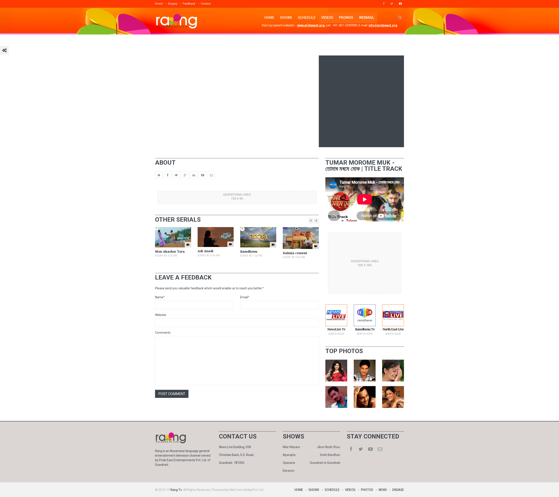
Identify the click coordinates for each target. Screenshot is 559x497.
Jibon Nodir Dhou (328, 447)
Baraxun (288, 470)
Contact (206, 3)
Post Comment (171, 394)
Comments (163, 332)
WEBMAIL (366, 18)
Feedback (189, 3)
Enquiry (172, 3)
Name (160, 297)
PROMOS (346, 18)
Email (244, 297)
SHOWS (286, 18)
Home (159, 3)
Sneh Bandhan (330, 455)
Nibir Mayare (291, 447)
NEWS (383, 490)
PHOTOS (367, 490)
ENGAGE (398, 490)
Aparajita (289, 455)
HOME (269, 18)
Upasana (289, 462)
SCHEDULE (307, 18)
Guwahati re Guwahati (325, 462)
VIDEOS (327, 18)
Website (160, 315)
